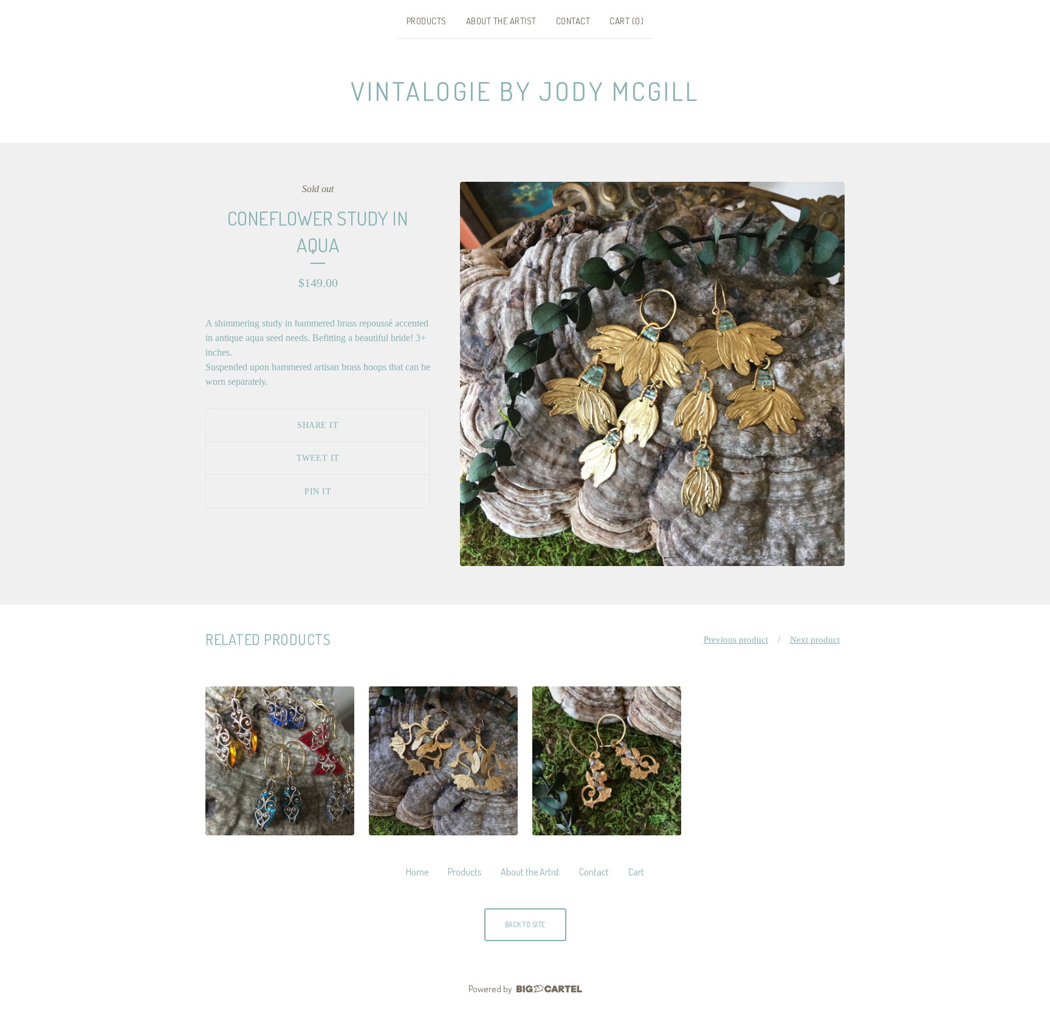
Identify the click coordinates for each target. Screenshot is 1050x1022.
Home (417, 872)
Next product (815, 639)
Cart (636, 872)
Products (427, 21)
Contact (573, 21)
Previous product (736, 639)
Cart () (626, 21)
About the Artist (501, 21)
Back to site (525, 924)
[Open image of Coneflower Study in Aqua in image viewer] (652, 374)
